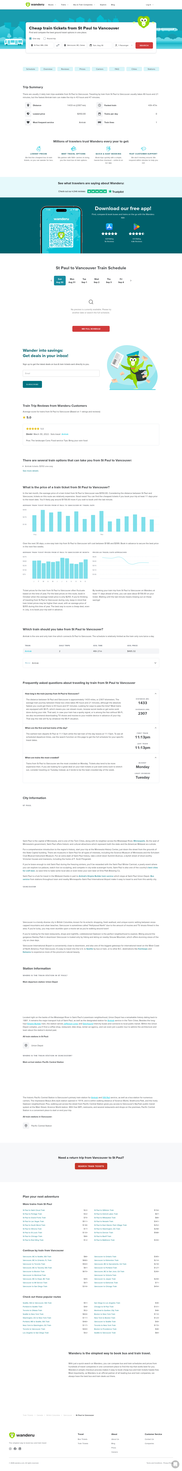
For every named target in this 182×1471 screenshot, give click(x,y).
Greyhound (88, 1023)
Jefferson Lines (71, 1023)
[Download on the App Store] (109, 226)
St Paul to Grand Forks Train (34, 1218)
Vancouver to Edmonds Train (106, 1283)
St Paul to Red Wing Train (33, 1240)
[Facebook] (15, 1448)
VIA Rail (106, 1097)
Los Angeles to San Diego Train (36, 1333)
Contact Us (149, 1439)
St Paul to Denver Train (103, 1232)
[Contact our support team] (175, 1464)
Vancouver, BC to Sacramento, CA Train (110, 1264)
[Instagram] (10, 1448)
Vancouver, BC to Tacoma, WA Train (37, 1268)
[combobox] (41, 45)
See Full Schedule (91, 329)
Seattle (89, 949)
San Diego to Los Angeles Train (107, 1303)
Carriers (99, 69)
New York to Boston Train (104, 1318)
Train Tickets (28, 1415)
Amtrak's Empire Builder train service (96, 876)
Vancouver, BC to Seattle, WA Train (37, 1256)
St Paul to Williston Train (104, 1210)
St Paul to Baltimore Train (104, 1240)
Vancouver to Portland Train (105, 1268)
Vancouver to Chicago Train (105, 1286)
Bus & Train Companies (83, 5)
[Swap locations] (58, 45)
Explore (103, 5)
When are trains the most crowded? (42, 757)
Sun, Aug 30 (98, 45)
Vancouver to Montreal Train (34, 1275)
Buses (51, 5)
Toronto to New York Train (105, 1325)
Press (113, 1448)
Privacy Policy (168, 1463)
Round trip (51, 38)
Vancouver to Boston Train (34, 1271)
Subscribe (32, 384)
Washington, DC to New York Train (37, 1318)
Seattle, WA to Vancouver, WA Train (37, 1303)
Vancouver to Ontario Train (105, 1256)
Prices (82, 69)
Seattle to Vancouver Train (105, 1333)
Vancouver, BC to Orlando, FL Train (37, 1260)
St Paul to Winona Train (32, 1229)
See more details (30, 471)
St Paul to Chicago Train (32, 1236)
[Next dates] (131, 280)
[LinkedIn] (20, 1448)
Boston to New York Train (104, 1314)
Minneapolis (139, 841)
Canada (40, 1415)
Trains (63, 5)
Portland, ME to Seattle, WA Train (36, 1321)
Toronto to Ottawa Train (32, 1310)
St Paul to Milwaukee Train (105, 1218)
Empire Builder (34, 1023)
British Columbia (53, 1415)
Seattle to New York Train (33, 1314)
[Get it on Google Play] (137, 226)
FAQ (117, 69)
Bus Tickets (82, 1439)
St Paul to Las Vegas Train (33, 1221)
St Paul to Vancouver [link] (85, 1415)
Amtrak (65, 434)
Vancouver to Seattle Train (105, 1321)
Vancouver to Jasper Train (105, 1279)
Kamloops (143, 949)
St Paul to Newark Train (103, 1221)
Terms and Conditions (154, 1463)
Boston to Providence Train (105, 1329)
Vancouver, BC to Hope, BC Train (36, 1279)
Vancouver (67, 1415)
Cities (134, 69)
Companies (149, 1443)
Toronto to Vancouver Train (34, 1329)
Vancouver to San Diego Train (35, 1286)
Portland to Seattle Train (32, 1307)
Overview (47, 69)
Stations (151, 69)
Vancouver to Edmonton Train (106, 1260)
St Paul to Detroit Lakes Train (106, 1214)
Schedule (30, 69)
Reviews (65, 69)
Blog (113, 5)
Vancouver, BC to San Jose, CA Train (109, 1271)
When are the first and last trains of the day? (46, 728)
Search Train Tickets (91, 1166)
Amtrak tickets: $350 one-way (39, 466)
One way (36, 38)
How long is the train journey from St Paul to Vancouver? (52, 693)
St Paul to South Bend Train (34, 1225)
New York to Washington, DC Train (37, 1325)
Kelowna (27, 952)
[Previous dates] (51, 280)
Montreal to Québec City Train (106, 1310)
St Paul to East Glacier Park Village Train (110, 1225)
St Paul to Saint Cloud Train (34, 1210)
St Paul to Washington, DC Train (107, 1229)
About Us (115, 1439)
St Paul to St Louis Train (32, 1232)
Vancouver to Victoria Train (105, 1275)
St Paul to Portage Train (32, 1214)
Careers (114, 1452)
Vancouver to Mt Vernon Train (35, 1283)
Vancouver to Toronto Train (34, 1264)
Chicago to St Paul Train (104, 1307)
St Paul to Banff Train (102, 1236)
